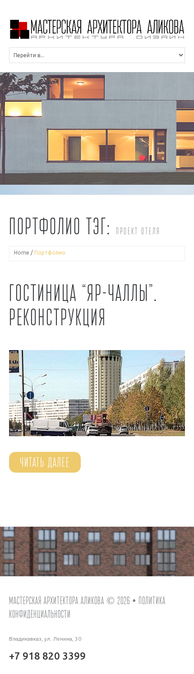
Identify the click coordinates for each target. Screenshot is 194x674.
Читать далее (45, 462)
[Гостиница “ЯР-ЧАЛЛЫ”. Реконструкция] (97, 393)
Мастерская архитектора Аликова (56, 600)
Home (21, 252)
